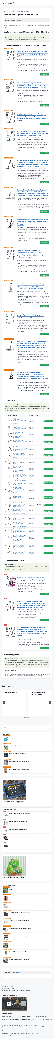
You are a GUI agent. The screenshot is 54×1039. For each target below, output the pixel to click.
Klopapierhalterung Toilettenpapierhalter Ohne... (20, 928)
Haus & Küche (19, 1016)
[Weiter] (50, 702)
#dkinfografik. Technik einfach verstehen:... (18, 738)
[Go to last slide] (4, 702)
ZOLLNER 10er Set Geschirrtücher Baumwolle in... (20, 920)
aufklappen (19, 20)
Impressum (4, 1035)
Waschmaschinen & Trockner (41, 1019)
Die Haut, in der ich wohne (15, 897)
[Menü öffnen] (51, 3)
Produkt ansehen (44, 74)
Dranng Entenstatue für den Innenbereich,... (19, 837)
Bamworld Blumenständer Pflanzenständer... (19, 951)
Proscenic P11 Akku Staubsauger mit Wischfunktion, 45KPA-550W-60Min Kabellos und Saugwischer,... (19, 421)
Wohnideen (34, 1025)
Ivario (34, 1016)
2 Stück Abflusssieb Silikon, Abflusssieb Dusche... (20, 904)
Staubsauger (44, 59)
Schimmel (18, 1019)
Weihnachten (49, 1019)
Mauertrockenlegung (41, 1016)
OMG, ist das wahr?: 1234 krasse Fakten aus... (19, 769)
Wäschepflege (4, 1021)
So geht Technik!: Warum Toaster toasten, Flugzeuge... (21, 745)
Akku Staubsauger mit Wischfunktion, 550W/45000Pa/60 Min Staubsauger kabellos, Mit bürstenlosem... (19, 435)
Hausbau (15, 1026)
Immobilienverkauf (27, 1016)
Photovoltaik (13, 1019)
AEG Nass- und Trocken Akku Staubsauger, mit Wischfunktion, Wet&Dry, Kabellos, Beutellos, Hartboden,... (19, 497)
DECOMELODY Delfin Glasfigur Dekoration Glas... (20, 813)
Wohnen (11, 889)
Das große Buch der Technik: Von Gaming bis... (19, 761)
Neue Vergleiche (10, 1035)
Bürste (34, 101)
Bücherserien (7, 1016)
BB (2, 1016)
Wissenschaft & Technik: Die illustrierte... (18, 753)
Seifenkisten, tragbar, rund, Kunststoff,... (18, 829)
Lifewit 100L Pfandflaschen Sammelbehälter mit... (20, 912)
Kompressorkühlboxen (10, 692)
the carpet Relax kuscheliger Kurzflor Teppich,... (19, 959)
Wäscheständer (9, 1021)
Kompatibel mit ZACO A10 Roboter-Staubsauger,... (20, 844)
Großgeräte (14, 1016)
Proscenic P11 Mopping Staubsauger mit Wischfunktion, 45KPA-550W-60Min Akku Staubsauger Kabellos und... (19, 469)
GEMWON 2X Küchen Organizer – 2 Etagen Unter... (20, 943)
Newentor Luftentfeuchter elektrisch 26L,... (18, 821)
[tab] (24, 717)
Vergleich (32, 1019)
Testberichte (24, 1019)
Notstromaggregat (5, 1019)
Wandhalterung (21, 103)
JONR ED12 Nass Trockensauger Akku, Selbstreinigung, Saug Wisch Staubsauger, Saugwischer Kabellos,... (19, 490)
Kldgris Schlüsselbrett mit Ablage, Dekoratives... (20, 936)
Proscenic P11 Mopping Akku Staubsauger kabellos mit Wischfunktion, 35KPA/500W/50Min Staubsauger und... (19, 538)
